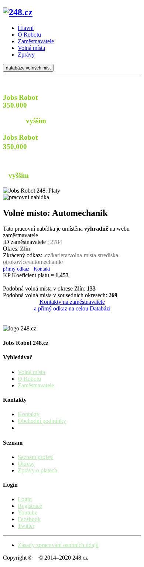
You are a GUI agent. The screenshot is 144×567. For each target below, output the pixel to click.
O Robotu (29, 379)
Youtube (27, 512)
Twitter (26, 526)
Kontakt (42, 269)
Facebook (29, 519)
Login (25, 499)
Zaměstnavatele (36, 385)
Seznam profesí (36, 457)
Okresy (26, 464)
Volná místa (31, 372)
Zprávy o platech (37, 470)
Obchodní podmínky (42, 421)
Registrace (30, 506)
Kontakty (29, 414)
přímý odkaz (16, 269)
